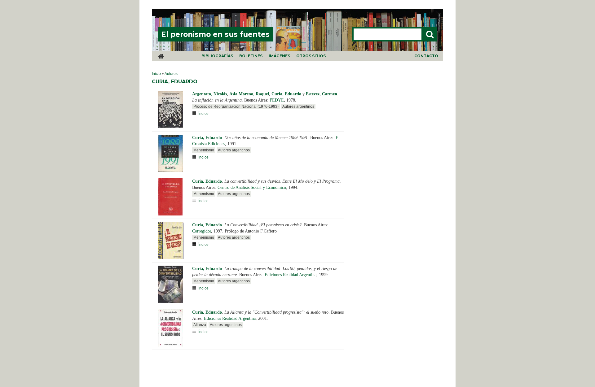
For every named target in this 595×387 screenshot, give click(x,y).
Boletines (250, 56)
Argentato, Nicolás (209, 94)
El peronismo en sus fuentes (215, 34)
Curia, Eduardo (286, 94)
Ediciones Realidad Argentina (290, 274)
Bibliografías (217, 56)
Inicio (156, 74)
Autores (171, 74)
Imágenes (279, 56)
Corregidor (201, 231)
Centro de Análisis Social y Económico (252, 187)
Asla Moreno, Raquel (249, 94)
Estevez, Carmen (321, 94)
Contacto (426, 56)
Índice (203, 113)
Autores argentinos (298, 106)
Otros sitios (311, 56)
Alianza (199, 325)
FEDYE (277, 100)
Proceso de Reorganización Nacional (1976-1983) (236, 106)
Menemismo (203, 150)
